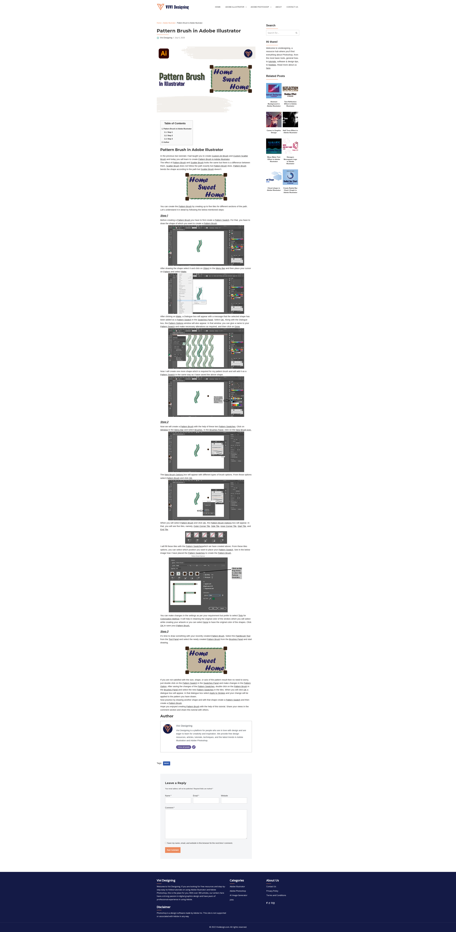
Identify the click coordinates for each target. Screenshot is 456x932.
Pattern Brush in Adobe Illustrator (177, 129)
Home (218, 7)
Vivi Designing (166, 38)
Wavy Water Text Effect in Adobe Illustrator (273, 159)
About (279, 7)
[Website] (194, 747)
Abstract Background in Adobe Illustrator (274, 104)
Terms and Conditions (276, 895)
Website (224, 796)
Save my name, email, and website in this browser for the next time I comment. (200, 843)
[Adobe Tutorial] (173, 7)
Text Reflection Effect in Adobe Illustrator (290, 104)
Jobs (232, 899)
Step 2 (168, 135)
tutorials (272, 61)
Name (168, 796)
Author (165, 142)
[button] (246, 7)
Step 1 (168, 132)
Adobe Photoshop (238, 891)
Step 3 (168, 139)
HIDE (188, 123)
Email (196, 796)
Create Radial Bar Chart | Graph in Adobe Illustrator (290, 190)
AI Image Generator (238, 895)
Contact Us (292, 7)
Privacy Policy (272, 891)
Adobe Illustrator (169, 23)
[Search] (296, 33)
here (268, 68)
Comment (169, 808)
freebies (272, 65)
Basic (166, 763)
